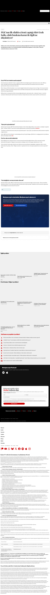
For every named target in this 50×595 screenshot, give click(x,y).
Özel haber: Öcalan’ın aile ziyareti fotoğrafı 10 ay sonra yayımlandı (40, 304)
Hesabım (3, 443)
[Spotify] (3, 372)
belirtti (37, 128)
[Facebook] (19, 449)
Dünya (2, 438)
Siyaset (3, 29)
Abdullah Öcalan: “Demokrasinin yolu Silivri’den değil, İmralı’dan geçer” (41, 274)
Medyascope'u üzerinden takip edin (13, 232)
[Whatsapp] (9, 449)
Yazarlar (2, 432)
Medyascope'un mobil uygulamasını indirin (10, 237)
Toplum (2, 434)
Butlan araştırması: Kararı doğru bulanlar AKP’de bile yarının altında (41, 326)
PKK (2, 189)
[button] (45, 5)
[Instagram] (29, 449)
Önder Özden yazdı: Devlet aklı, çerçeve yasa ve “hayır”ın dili (24, 277)
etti (12, 135)
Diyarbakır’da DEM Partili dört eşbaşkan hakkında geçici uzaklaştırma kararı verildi (24, 303)
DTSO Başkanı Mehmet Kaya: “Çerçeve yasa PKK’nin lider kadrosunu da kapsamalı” (8, 327)
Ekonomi (2, 436)
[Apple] (7, 372)
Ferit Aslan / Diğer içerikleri (9, 282)
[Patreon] (2, 449)
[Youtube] (5, 449)
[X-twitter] (16, 449)
